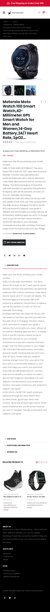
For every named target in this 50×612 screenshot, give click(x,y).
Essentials (17, 234)
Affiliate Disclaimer (11, 576)
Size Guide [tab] (11, 439)
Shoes (16, 494)
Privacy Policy (9, 570)
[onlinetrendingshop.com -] (15, 12)
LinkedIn (14, 255)
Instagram (15, 598)
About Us (7, 553)
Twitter (9, 255)
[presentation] (6, 62)
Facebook (5, 255)
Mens (12, 494)
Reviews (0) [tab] (12, 452)
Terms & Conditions (11, 573)
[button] (37, 462)
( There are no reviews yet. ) (25, 142)
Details (9, 155)
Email (24, 255)
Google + (19, 255)
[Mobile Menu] (5, 12)
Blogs (5, 559)
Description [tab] (12, 265)
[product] (13, 480)
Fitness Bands (29, 234)
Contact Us (8, 556)
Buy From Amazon (16, 242)
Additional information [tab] (18, 445)
